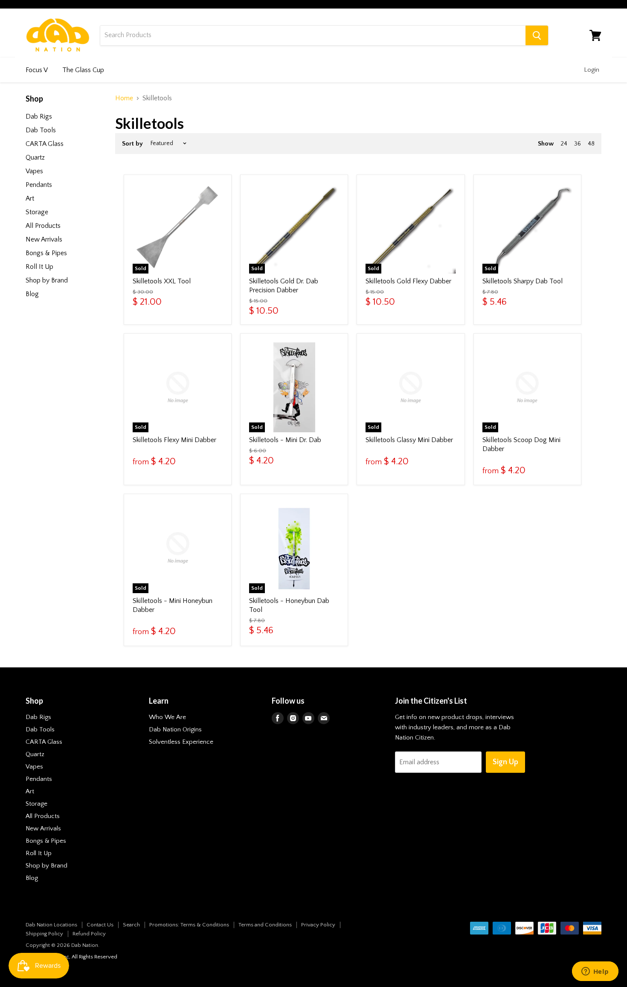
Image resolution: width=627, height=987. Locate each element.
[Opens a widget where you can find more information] (595, 972)
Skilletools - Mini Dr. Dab (285, 440)
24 (563, 143)
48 (591, 143)
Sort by (132, 143)
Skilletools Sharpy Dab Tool (522, 281)
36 (577, 143)
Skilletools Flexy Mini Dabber (174, 440)
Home (124, 98)
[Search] (536, 35)
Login (591, 69)
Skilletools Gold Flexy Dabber (408, 281)
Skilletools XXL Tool (162, 281)
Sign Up (505, 762)
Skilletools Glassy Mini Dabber (409, 440)
